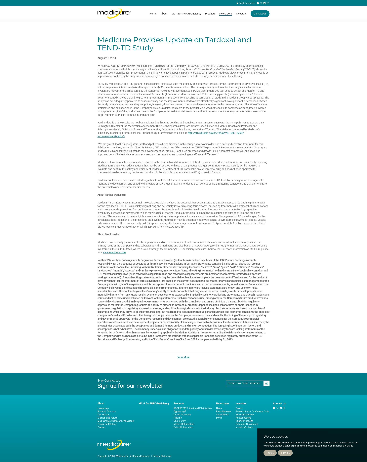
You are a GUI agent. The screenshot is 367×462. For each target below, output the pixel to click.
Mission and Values (107, 417)
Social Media (222, 414)
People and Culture (107, 424)
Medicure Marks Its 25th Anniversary (115, 420)
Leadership (103, 408)
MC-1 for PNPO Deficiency (154, 403)
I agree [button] (270, 452)
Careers (101, 427)
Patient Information (183, 427)
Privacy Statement (162, 456)
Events (239, 408)
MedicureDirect (246, 3)
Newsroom (222, 403)
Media (219, 417)
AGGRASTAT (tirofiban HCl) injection (193, 408)
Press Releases (223, 411)
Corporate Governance (247, 424)
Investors (241, 403)
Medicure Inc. (114, 14)
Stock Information (245, 414)
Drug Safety (180, 420)
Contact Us (279, 403)
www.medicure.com (114, 252)
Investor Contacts (244, 427)
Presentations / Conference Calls (252, 411)
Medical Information (184, 424)
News (219, 408)
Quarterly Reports (244, 420)
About (100, 403)
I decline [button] (285, 452)
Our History (103, 414)
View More (183, 357)
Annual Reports (243, 417)
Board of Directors (106, 411)
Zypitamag (180, 411)
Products (179, 403)
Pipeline (178, 417)
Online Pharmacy (182, 414)
